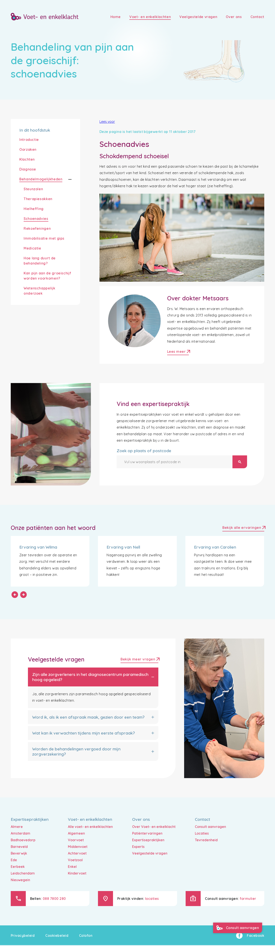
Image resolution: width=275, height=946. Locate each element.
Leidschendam (23, 873)
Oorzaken (28, 149)
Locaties (202, 833)
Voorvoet (76, 840)
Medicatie (32, 248)
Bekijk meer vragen (139, 660)
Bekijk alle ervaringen (243, 528)
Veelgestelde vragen (149, 853)
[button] (67, 179)
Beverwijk (19, 853)
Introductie (29, 139)
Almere (17, 826)
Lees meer (178, 352)
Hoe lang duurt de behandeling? (40, 260)
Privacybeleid (23, 935)
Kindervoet (77, 873)
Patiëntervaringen (147, 833)
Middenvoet (77, 846)
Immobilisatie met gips (44, 238)
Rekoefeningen (37, 228)
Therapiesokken (38, 199)
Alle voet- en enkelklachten (90, 826)
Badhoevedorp (23, 840)
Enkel (72, 866)
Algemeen (76, 833)
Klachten (27, 159)
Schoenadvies (36, 218)
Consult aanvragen (210, 826)
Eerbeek (18, 866)
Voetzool (75, 860)
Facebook (255, 935)
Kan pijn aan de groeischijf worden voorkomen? (47, 275)
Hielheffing (34, 209)
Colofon (85, 935)
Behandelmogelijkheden (40, 179)
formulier (248, 898)
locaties (152, 898)
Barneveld (19, 846)
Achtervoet (77, 853)
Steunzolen (33, 189)
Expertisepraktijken (148, 840)
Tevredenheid (206, 840)
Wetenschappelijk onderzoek (39, 290)
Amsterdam (20, 833)
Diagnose (27, 169)
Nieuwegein (20, 880)
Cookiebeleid (56, 935)
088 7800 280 (54, 898)
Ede (14, 860)
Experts (138, 846)
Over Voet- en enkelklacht (154, 826)
